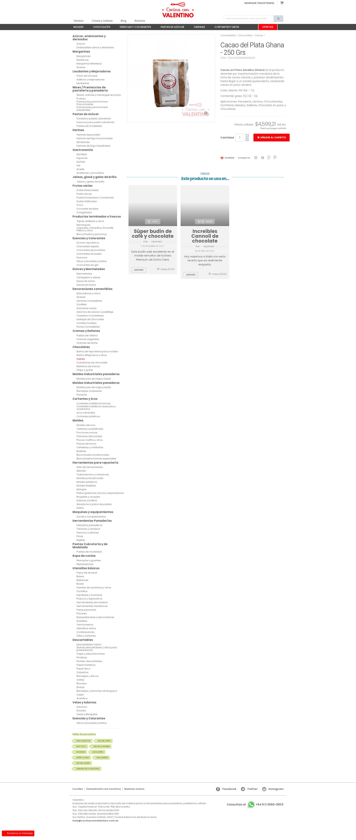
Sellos (80, 508)
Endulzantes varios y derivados (95, 47)
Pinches (81, 710)
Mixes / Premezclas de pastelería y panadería (90, 88)
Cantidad (227, 137)
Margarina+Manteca (89, 63)
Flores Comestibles (88, 327)
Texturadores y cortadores (93, 474)
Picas (80, 536)
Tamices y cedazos (88, 529)
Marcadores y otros (88, 293)
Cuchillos (82, 591)
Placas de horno (86, 443)
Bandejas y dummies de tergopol (97, 691)
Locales (77, 789)
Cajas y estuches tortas (91, 654)
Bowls (80, 584)
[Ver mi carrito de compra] (280, 3)
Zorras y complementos (91, 516)
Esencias (82, 257)
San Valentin (83, 740)
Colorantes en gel (87, 265)
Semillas (82, 154)
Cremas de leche (87, 343)
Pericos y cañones (88, 532)
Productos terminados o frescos (96, 216)
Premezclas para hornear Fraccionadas (92, 103)
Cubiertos (82, 672)
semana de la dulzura (87, 768)
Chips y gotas (85, 370)
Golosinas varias (87, 308)
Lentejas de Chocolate (90, 319)
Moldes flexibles (86, 485)
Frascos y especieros (89, 598)
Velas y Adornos (84, 702)
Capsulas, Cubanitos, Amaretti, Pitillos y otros (95, 229)
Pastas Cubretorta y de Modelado (90, 545)
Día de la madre (101, 746)
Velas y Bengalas (87, 714)
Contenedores (85, 632)
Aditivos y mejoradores (91, 79)
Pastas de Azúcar (170, 27)
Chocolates (99, 27)
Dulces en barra (86, 285)
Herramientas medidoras (92, 606)
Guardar (229, 157)
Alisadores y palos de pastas (94, 504)
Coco (80, 205)
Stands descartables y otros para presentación (97, 649)
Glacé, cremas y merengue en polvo (99, 95)
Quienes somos (134, 789)
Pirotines (82, 657)
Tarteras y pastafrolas (90, 429)
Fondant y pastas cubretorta (94, 118)
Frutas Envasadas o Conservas (95, 197)
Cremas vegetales (88, 339)
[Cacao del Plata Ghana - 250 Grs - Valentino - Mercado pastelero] (178, 10)
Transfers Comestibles (90, 315)
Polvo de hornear (87, 76)
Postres (81, 98)
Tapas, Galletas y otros (90, 221)
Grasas (81, 67)
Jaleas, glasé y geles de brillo (94, 177)
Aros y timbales (86, 412)
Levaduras (83, 83)
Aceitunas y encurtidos (90, 173)
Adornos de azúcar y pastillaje (95, 312)
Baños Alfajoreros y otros (92, 355)
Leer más (138, 269)
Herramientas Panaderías (92, 521)
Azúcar (81, 44)
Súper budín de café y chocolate (153, 233)
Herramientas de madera (92, 602)
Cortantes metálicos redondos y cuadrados (96, 408)
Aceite (80, 169)
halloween (102, 757)
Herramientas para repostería (95, 463)
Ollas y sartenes (86, 636)
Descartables (82, 640)
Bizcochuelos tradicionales (93, 455)
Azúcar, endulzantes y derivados (89, 37)
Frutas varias (82, 186)
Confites (82, 304)
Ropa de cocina (83, 556)
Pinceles (82, 613)
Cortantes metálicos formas (94, 403)
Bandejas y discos (87, 676)
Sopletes (82, 621)
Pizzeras (82, 394)
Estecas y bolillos (87, 500)
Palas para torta (86, 610)
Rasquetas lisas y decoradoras (95, 617)
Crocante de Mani (87, 208)
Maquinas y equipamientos (92, 512)
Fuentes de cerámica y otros (94, 587)
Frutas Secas (84, 194)
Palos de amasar (87, 572)
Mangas (81, 489)
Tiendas (78, 21)
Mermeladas (84, 273)
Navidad (80, 752)
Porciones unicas (87, 432)
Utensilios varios (86, 628)
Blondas (81, 683)
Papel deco (84, 668)
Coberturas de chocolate (92, 362)
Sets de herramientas (90, 467)
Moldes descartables (89, 661)
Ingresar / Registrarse (259, 3)
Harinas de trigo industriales (93, 146)
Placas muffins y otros (90, 440)
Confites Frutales (87, 323)
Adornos (82, 707)
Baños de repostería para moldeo (97, 351)
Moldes (76, 27)
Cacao (81, 359)
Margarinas (81, 51)
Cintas (80, 680)
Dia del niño (104, 740)
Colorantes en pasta (89, 254)
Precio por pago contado (273, 128)
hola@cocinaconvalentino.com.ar (95, 820)
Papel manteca (86, 665)
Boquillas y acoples (88, 497)
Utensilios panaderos (89, 525)
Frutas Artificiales (87, 201)
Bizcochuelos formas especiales (96, 458)
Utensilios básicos (86, 568)
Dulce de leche (86, 281)
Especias (82, 158)
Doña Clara (82, 757)
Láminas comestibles (89, 301)
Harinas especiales (88, 134)
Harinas (197, 27)
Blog (123, 21)
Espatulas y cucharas (89, 595)
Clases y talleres (102, 21)
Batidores (82, 580)
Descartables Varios (89, 644)
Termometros (85, 624)
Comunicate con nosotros (103, 789)
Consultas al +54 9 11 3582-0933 (255, 805)
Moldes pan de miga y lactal (94, 378)
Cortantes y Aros (225, 27)
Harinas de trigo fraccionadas (95, 138)
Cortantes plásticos (88, 416)
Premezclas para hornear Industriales (92, 108)
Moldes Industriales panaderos (96, 374)
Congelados (84, 212)
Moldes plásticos (87, 482)
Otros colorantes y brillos (92, 261)
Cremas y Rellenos (86, 331)
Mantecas (83, 60)
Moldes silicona (86, 425)
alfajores (98, 752)
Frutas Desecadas (87, 190)
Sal (78, 165)
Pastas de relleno (87, 335)
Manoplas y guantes (89, 560)
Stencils (81, 471)
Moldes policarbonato (90, 478)
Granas (81, 297)
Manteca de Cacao (88, 366)
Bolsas (81, 687)
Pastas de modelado (89, 126)
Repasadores (85, 564)
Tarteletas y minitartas (90, 447)
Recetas (140, 21)
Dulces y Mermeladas (88, 269)
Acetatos (82, 698)
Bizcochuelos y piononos (92, 234)
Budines (81, 451)
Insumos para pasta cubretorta (95, 122)
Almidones (83, 142)
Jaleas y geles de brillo (90, 181)
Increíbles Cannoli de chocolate (204, 236)
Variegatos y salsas (88, 277)
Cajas (80, 694)
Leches (81, 162)
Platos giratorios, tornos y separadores (100, 493)
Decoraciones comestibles (92, 289)
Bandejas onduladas (89, 391)
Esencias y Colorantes (133, 27)
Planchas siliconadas (89, 436)
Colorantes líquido (88, 246)
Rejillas (81, 540)
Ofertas (267, 27)
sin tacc (81, 746)
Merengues (83, 225)
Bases (80, 576)
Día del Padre (83, 763)
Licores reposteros (88, 242)
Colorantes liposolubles (91, 250)
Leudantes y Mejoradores (91, 71)
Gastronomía (82, 150)
